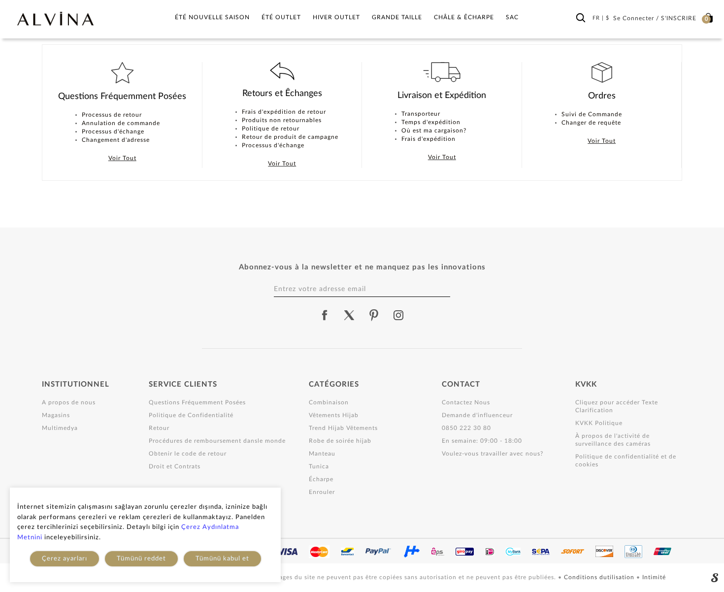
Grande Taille (397, 17)
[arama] (580, 18)
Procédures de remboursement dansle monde (217, 441)
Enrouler (322, 492)
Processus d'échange (113, 131)
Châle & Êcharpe (464, 17)
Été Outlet (281, 17)
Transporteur (420, 114)
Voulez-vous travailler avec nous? (492, 454)
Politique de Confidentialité (191, 415)
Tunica (319, 466)
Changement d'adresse (116, 140)
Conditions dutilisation (600, 577)
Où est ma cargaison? (433, 130)
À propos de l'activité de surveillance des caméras (613, 440)
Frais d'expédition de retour (284, 112)
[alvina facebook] (324, 315)
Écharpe (321, 479)
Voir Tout (122, 158)
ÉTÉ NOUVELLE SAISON (212, 17)
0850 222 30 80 (466, 428)
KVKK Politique (599, 423)
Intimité (654, 577)
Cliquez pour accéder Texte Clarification (616, 406)
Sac (512, 17)
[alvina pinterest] (374, 315)
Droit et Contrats (174, 466)
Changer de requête (591, 123)
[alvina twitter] (349, 315)
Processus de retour (112, 115)
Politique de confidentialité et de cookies (625, 460)
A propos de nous (69, 402)
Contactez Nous (466, 402)
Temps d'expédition (431, 122)
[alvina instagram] (399, 315)
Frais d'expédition (428, 139)
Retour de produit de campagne (290, 137)
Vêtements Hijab (334, 415)
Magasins (56, 415)
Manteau (322, 454)
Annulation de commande (121, 123)
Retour (159, 428)
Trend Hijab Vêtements (343, 428)
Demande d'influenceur (477, 415)
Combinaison (329, 402)
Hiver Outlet (336, 17)
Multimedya (60, 428)
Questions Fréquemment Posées (197, 402)
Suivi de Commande (591, 114)
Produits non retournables (282, 120)
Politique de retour (270, 129)
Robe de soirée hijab (340, 441)
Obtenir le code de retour (188, 454)
